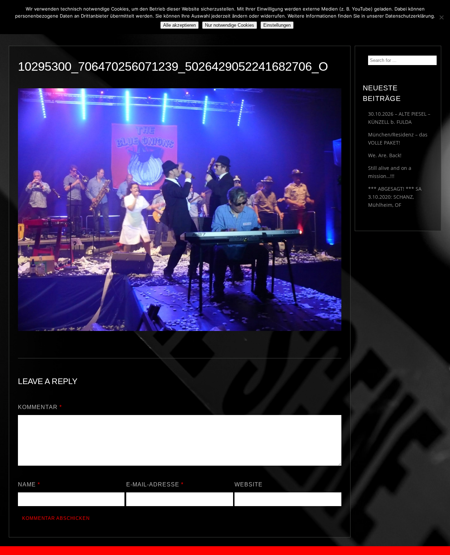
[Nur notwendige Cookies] (441, 17)
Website (248, 484)
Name (29, 484)
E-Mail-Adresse (155, 484)
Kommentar (40, 407)
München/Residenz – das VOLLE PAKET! (398, 138)
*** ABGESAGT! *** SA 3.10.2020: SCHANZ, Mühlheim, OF (395, 196)
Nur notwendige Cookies (229, 25)
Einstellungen (277, 25)
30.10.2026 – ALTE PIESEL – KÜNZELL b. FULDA (399, 117)
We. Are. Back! (384, 155)
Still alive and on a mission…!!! (389, 172)
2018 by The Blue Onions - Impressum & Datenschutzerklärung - (225, 551)
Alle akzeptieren (179, 25)
